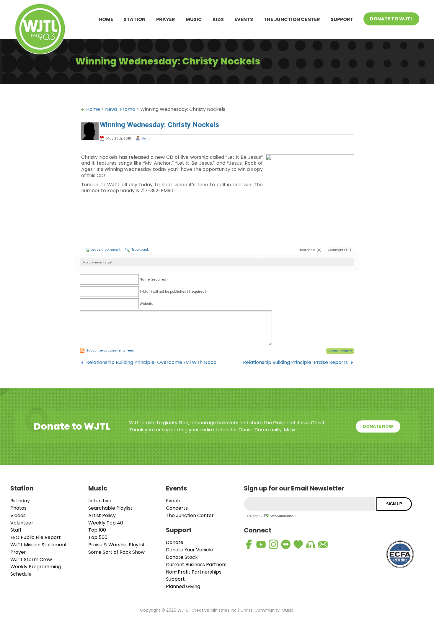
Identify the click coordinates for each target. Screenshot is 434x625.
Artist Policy (102, 515)
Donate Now (378, 426)
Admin (147, 138)
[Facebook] (248, 544)
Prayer (165, 19)
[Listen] (310, 544)
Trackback (140, 249)
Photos (18, 508)
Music (194, 19)
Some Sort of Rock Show (116, 552)
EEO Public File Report (35, 537)
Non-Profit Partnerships (193, 572)
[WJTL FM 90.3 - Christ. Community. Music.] (40, 30)
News (111, 109)
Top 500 (97, 537)
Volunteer (21, 522)
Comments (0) (339, 250)
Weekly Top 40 (105, 522)
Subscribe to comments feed (110, 350)
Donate (174, 542)
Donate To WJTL (391, 18)
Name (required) (154, 279)
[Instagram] (273, 544)
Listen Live (99, 500)
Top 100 (97, 530)
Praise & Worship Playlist (116, 544)
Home (106, 19)
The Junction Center (292, 19)
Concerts (177, 508)
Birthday (20, 500)
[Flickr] (286, 544)
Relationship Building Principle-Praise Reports (295, 362)
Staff (16, 530)
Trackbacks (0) (310, 250)
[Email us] (323, 544)
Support (342, 19)
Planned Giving (183, 586)
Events (243, 19)
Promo (127, 109)
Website (146, 303)
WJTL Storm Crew (31, 559)
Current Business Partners (196, 564)
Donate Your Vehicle (189, 549)
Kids (218, 19)
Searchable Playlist (110, 508)
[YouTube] (261, 544)
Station (135, 19)
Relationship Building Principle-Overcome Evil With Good (151, 362)
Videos (18, 515)
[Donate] (298, 544)
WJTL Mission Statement (38, 544)
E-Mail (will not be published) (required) (173, 291)
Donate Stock (182, 557)
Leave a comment (105, 249)
